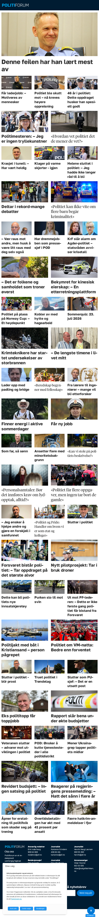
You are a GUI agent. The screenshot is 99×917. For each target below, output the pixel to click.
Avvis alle (13, 908)
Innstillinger (90, 915)
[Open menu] (91, 910)
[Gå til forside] (49, 5)
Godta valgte (26, 908)
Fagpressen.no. (16, 899)
